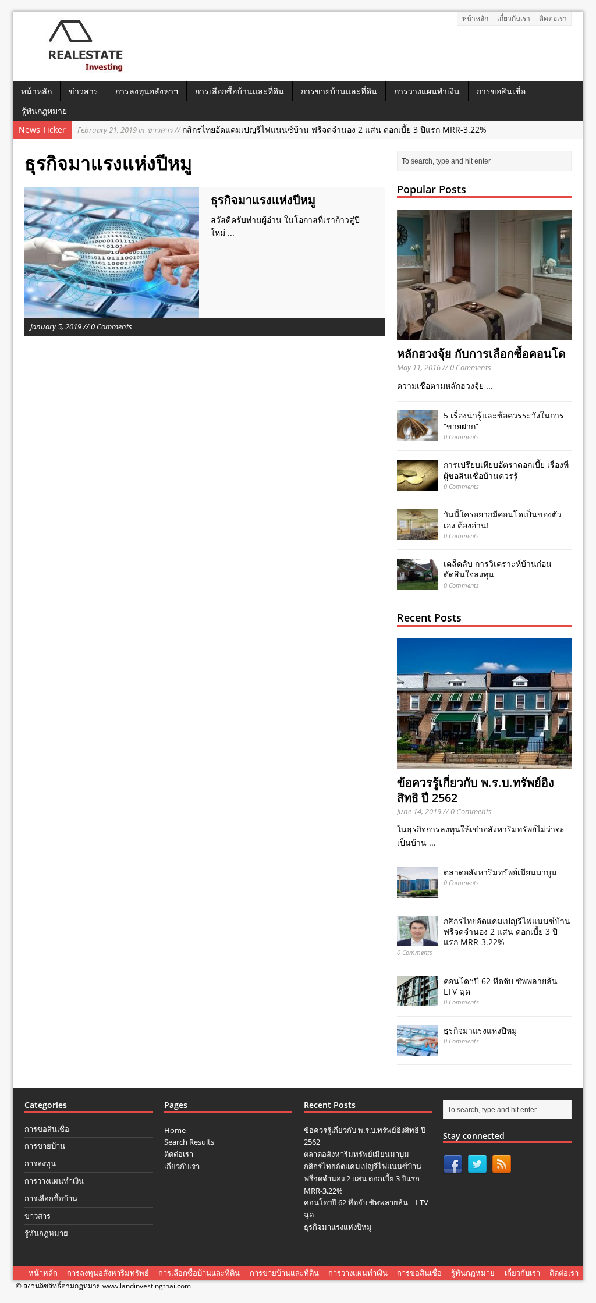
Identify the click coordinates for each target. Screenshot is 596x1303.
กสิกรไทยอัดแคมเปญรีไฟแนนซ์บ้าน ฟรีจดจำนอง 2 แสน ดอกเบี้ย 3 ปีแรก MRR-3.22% (282, 129)
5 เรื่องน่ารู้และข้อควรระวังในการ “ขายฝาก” (504, 420)
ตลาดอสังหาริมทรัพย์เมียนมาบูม (500, 872)
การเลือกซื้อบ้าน (50, 1198)
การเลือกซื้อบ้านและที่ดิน (239, 91)
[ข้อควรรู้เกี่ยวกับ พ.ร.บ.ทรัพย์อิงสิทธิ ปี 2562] (484, 762)
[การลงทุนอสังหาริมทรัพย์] (81, 68)
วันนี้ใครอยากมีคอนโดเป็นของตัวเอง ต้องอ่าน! (503, 519)
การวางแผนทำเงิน (427, 91)
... (231, 232)
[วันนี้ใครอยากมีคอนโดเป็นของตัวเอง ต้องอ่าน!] (417, 532)
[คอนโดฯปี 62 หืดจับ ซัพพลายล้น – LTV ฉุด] (417, 999)
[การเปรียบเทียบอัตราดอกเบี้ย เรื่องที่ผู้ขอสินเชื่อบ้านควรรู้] (417, 483)
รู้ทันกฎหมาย (44, 110)
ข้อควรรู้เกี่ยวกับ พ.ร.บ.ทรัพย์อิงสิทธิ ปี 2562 (475, 790)
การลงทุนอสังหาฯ (146, 91)
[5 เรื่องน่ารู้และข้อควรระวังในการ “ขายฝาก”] (417, 434)
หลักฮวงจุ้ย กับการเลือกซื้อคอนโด (481, 353)
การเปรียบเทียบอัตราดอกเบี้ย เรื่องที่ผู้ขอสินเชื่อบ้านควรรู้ (506, 470)
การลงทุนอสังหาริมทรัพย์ (108, 1273)
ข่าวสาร (83, 91)
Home (175, 1130)
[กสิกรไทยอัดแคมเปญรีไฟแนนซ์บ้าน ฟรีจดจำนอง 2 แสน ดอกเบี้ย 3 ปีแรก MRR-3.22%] (417, 939)
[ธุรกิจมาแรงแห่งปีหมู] (417, 1049)
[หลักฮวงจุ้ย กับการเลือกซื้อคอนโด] (484, 333)
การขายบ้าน (44, 1146)
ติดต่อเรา (553, 18)
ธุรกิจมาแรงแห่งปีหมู (263, 200)
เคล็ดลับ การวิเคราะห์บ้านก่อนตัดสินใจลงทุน (498, 569)
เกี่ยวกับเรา (513, 18)
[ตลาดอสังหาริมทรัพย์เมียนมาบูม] (417, 890)
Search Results (189, 1142)
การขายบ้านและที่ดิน (339, 91)
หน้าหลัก (475, 18)
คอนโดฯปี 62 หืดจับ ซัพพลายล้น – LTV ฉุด (504, 986)
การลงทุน (40, 1163)
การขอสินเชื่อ (501, 91)
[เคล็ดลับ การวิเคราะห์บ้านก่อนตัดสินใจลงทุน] (417, 582)
